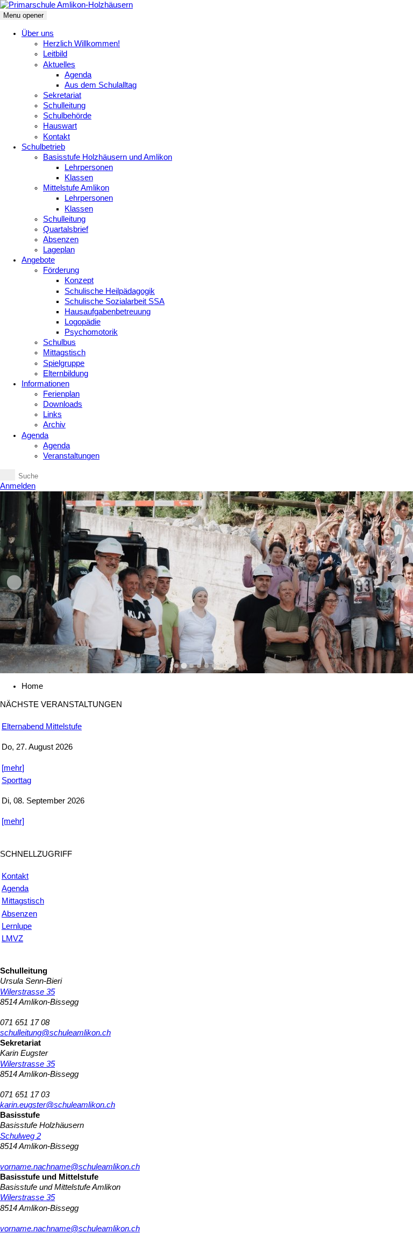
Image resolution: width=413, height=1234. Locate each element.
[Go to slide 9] (236, 666)
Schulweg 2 (20, 1136)
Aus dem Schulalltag (101, 85)
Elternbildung (65, 373)
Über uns (38, 33)
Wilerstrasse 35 (27, 992)
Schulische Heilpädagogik (110, 291)
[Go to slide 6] (214, 666)
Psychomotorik (91, 332)
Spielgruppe (63, 363)
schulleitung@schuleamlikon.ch (55, 1032)
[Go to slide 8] (229, 666)
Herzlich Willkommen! (81, 43)
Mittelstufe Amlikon (76, 188)
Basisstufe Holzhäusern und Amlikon (107, 157)
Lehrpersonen (89, 167)
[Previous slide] (14, 582)
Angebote (38, 260)
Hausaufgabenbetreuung (108, 311)
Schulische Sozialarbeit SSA (115, 301)
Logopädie (83, 322)
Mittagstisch (64, 352)
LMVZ (12, 938)
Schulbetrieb (43, 147)
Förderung (61, 270)
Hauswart (60, 126)
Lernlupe (17, 926)
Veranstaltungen (71, 456)
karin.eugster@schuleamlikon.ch (57, 1105)
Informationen (45, 383)
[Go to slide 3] (191, 666)
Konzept (79, 280)
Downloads (62, 404)
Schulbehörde (67, 115)
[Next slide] (398, 582)
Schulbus (59, 342)
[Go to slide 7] (221, 666)
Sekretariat (62, 95)
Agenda (78, 74)
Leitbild (55, 54)
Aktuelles (59, 64)
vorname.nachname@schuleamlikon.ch (70, 1166)
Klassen (79, 177)
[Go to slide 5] (206, 666)
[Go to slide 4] (199, 666)
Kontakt (56, 136)
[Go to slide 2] (184, 665)
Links (52, 414)
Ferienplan (61, 394)
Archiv (54, 424)
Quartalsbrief (65, 229)
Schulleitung (64, 105)
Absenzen (61, 239)
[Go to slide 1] (176, 666)
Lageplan (59, 249)
